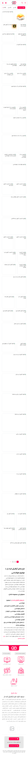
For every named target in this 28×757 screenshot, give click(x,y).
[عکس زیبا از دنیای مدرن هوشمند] (7, 78)
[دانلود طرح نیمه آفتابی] (20, 16)
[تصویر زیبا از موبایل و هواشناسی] (22, 158)
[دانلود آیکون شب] (21, 519)
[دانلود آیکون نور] (8, 519)
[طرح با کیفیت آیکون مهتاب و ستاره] (22, 257)
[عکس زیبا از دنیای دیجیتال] (20, 78)
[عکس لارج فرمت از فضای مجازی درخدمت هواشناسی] (9, 158)
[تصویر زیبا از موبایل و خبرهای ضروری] (22, 111)
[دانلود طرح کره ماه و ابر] (7, 16)
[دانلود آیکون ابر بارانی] (14, 442)
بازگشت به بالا (7, 653)
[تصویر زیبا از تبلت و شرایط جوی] (14, 143)
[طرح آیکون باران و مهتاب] (9, 269)
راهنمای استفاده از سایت (20, 653)
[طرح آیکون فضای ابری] (7, 315)
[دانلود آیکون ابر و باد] (14, 482)
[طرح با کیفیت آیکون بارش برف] (7, 188)
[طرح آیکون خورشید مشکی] (21, 347)
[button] (3, 7)
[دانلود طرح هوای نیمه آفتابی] (21, 37)
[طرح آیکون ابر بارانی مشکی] (14, 332)
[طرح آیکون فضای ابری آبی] (20, 315)
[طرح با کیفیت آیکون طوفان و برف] (14, 206)
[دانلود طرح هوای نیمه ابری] (8, 37)
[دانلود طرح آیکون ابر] (14, 52)
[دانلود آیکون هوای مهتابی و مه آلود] (14, 550)
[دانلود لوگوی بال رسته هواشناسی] (9, 67)
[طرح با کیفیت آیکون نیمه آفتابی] (14, 226)
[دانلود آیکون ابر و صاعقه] (14, 422)
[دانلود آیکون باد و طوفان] (14, 502)
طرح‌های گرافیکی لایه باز (17, 600)
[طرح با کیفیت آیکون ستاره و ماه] (7, 243)
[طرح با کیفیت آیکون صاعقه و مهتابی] (22, 269)
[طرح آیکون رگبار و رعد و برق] (14, 285)
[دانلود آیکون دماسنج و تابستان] (21, 534)
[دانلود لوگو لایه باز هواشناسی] (14, 172)
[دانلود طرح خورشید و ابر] (22, 27)
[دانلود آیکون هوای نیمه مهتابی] (8, 534)
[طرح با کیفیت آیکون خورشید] (20, 188)
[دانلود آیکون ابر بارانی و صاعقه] (14, 403)
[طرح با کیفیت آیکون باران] (20, 243)
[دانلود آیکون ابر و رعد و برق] (14, 363)
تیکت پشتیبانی (13, 738)
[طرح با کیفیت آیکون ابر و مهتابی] (9, 257)
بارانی (9, 7)
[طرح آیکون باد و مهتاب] (21, 302)
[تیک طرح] (14, 648)
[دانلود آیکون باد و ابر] (14, 462)
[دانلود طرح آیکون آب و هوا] (22, 67)
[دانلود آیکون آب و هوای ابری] (8, 347)
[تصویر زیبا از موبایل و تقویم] (14, 125)
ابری (14, 7)
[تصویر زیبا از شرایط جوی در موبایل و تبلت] (9, 111)
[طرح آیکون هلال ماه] (8, 302)
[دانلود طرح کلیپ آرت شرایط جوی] (14, 95)
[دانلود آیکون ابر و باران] (14, 383)
